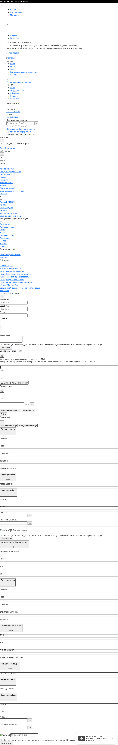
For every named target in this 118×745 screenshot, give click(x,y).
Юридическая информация (18, 131)
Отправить (6, 347)
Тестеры (3, 232)
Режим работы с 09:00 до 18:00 (14, 1)
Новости (14, 96)
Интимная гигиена (8, 213)
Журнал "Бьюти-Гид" (9, 285)
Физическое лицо (9, 425)
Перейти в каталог (8, 148)
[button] (2, 157)
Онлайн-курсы (6, 265)
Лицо (12, 63)
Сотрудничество (17, 90)
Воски (2, 229)
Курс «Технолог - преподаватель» (15, 277)
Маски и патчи (6, 182)
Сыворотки (5, 174)
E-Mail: (2, 378)
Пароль (3, 512)
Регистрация (28, 410)
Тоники (3, 185)
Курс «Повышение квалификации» (15, 274)
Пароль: (27, 404)
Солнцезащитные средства (12, 216)
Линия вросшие (7, 227)
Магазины (14, 15)
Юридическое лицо (28, 425)
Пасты (3, 241)
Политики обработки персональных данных (86, 344)
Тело (12, 69)
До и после (5, 224)
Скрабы (3, 210)
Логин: (2, 370)
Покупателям (16, 12)
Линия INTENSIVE (7, 202)
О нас (12, 87)
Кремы (3, 177)
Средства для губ (7, 188)
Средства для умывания (10, 171)
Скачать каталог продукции (18, 82)
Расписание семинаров (10, 268)
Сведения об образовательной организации (20, 288)
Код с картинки (7, 529)
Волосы (13, 66)
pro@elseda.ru (12, 117)
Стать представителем (10, 254)
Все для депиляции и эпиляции (24, 72)
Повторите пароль (8, 520)
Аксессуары (5, 238)
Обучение (14, 93)
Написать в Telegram (81, 738)
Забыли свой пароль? (10, 410)
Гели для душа (6, 207)
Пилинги (4, 180)
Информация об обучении (12, 279)
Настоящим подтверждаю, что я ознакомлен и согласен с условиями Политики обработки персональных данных (54, 535)
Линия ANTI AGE (7, 169)
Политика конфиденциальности (20, 129)
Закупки (3, 257)
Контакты (14, 98)
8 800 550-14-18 (13, 111)
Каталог (13, 9)
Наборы (13, 74)
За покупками (12, 53)
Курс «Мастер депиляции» (12, 271)
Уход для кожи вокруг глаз (12, 191)
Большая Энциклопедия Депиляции (16, 282)
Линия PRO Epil (7, 235)
